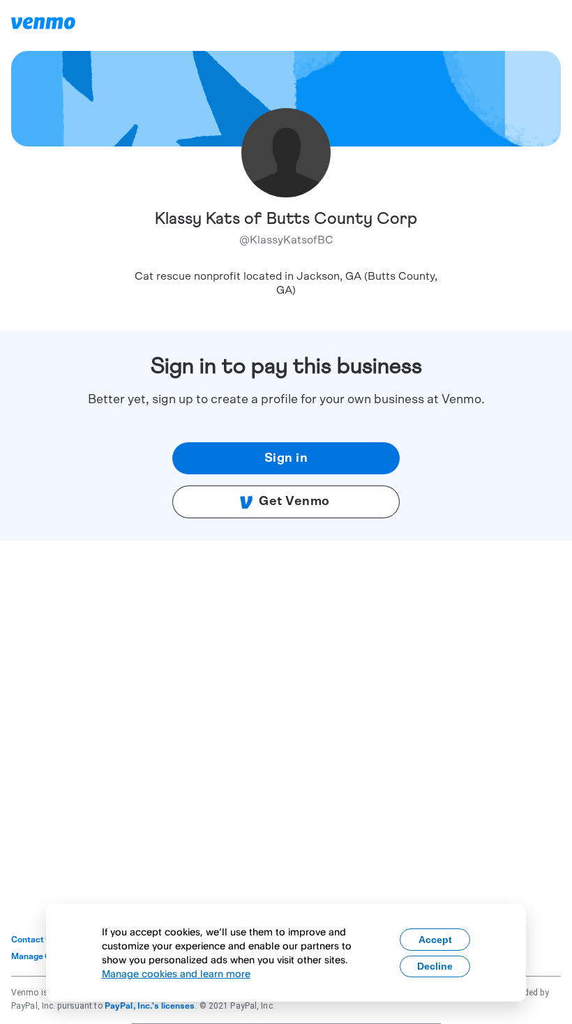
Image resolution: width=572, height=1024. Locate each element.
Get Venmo (294, 501)
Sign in (286, 458)
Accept (435, 939)
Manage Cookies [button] (44, 956)
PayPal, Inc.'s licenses (150, 1006)
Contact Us (34, 939)
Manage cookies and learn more (176, 973)
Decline (435, 966)
